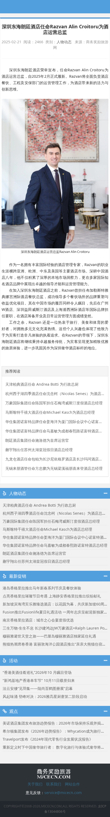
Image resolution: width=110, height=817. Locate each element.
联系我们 (53, 784)
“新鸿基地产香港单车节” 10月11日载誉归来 (39, 680)
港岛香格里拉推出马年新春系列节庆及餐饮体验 (42, 588)
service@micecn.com (63, 792)
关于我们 (35, 784)
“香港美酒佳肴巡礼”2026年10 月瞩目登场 (37, 672)
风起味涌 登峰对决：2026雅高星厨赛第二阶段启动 (45, 696)
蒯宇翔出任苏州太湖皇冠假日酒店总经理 (39, 449)
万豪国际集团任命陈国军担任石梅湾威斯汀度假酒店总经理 (54, 402)
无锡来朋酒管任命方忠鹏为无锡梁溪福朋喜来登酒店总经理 (54, 468)
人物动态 (64, 41)
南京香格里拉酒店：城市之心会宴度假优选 (38, 620)
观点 (13, 711)
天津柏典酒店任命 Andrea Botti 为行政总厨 (41, 384)
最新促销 (17, 576)
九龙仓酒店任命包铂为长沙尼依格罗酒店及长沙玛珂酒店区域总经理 (55, 459)
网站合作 (72, 784)
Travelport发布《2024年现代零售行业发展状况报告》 (48, 739)
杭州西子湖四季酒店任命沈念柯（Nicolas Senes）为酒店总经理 (55, 393)
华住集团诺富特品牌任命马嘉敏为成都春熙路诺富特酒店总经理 (55, 430)
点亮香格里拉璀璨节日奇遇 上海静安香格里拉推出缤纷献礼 (52, 596)
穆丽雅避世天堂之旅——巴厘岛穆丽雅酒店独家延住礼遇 (49, 636)
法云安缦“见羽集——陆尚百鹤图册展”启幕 (38, 688)
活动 (13, 660)
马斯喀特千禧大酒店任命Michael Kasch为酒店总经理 (50, 412)
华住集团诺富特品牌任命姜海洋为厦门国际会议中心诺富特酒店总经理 (55, 421)
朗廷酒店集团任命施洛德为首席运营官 (37, 440)
